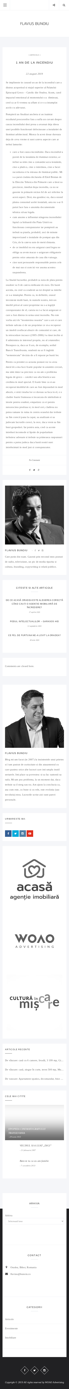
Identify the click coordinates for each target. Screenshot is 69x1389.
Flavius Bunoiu (16, 550)
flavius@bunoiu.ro (20, 1274)
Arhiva (8, 1215)
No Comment (34, 460)
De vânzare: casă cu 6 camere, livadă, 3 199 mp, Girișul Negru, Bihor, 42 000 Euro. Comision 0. (34, 1060)
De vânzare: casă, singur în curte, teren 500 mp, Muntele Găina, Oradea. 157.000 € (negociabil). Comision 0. (34, 1069)
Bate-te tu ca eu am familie (34, 1161)
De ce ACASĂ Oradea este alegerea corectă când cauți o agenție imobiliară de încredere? (34, 604)
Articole (34, 55)
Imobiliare (10, 1337)
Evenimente (11, 1328)
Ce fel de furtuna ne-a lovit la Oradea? (34, 635)
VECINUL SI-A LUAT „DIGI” (35, 1145)
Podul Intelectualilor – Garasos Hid (34, 621)
